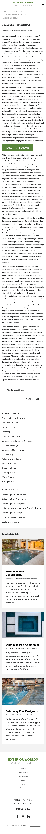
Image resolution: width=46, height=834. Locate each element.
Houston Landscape (11, 436)
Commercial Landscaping (13, 418)
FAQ (23, 784)
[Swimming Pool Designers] (23, 691)
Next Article (32, 399)
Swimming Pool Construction (15, 494)
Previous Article (15, 390)
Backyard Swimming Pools (13, 517)
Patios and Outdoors (11, 459)
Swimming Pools (9, 468)
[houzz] (28, 816)
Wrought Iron (8, 481)
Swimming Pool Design (12, 512)
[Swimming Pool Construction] (23, 552)
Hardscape (7, 431)
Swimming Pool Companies (14, 499)
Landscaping (17, 11)
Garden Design (8, 427)
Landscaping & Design (23, 3)
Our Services (23, 776)
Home (4, 11)
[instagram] (23, 816)
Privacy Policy (35, 826)
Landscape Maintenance (13, 450)
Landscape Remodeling (12, 14)
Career (23, 788)
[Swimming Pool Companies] (23, 625)
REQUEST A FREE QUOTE (17, 148)
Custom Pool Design (11, 522)
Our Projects (23, 772)
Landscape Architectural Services (17, 441)
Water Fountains (9, 477)
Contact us (23, 792)
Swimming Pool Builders (28, 579)
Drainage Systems (10, 422)
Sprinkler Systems (9, 463)
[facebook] (17, 816)
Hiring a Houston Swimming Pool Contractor (22, 508)
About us (23, 768)
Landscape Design (10, 445)
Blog (23, 780)
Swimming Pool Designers (13, 503)
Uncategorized (8, 472)
